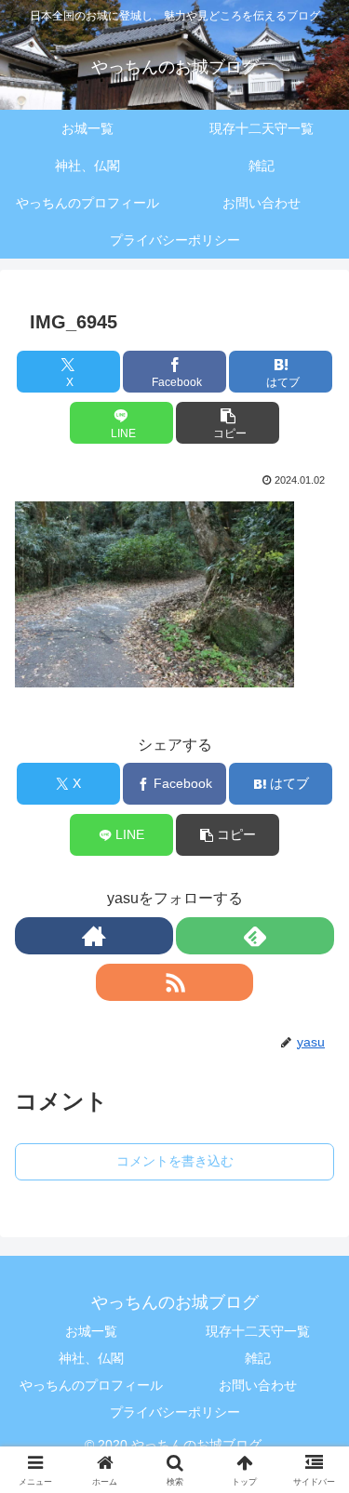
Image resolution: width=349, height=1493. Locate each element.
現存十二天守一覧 (258, 1331)
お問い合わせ (258, 1385)
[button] (227, 423)
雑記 (258, 1358)
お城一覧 (91, 1331)
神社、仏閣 (91, 1358)
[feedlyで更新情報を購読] (255, 935)
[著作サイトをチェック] (94, 935)
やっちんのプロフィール (91, 1385)
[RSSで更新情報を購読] (175, 982)
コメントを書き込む (175, 1160)
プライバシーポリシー (175, 1412)
